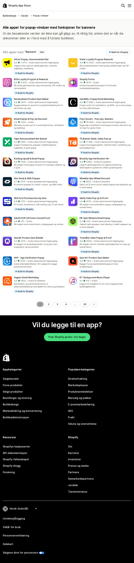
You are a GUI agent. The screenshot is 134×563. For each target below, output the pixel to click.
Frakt (71, 417)
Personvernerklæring (16, 535)
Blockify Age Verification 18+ (95, 158)
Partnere (73, 472)
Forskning (9, 472)
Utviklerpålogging (14, 518)
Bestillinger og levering (17, 397)
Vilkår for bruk (12, 527)
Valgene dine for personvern (20, 552)
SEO (70, 410)
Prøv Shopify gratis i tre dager (67, 336)
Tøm (42, 52)
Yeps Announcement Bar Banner (30, 138)
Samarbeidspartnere (81, 478)
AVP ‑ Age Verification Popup (29, 257)
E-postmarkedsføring (81, 404)
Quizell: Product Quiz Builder (28, 237)
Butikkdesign (11, 404)
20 (84, 304)
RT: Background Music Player (95, 277)
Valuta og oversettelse (82, 423)
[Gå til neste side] (94, 304)
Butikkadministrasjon (16, 417)
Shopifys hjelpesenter (16, 446)
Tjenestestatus (77, 491)
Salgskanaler (11, 378)
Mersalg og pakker (79, 397)
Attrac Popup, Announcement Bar (31, 59)
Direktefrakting (77, 378)
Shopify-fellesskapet (16, 459)
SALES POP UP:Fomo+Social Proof (32, 218)
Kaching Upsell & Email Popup (29, 158)
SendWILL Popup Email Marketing (97, 99)
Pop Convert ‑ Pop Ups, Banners (96, 119)
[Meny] (129, 5)
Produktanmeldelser (80, 391)
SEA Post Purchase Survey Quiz (30, 198)
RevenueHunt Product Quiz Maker (31, 99)
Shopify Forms (87, 79)
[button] (34, 66)
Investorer (74, 459)
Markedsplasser (78, 385)
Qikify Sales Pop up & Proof (94, 198)
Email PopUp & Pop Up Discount (30, 119)
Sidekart (8, 544)
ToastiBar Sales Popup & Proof (96, 237)
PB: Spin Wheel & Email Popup (95, 218)
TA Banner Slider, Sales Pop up (95, 138)
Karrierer (73, 452)
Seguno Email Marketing (26, 277)
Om (70, 446)
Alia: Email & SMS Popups (27, 178)
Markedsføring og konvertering (22, 410)
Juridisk (73, 485)
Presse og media (78, 465)
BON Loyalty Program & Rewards (31, 79)
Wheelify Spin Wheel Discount (95, 178)
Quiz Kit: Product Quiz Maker (94, 257)
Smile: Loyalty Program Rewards (96, 59)
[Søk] (123, 5)
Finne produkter (13, 385)
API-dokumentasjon (15, 452)
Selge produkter (13, 391)
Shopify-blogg (11, 465)
